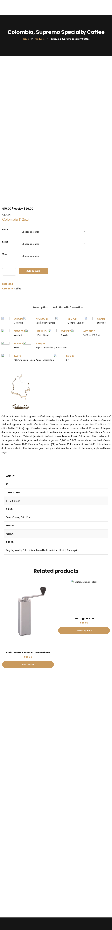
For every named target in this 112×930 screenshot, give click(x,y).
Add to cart (33, 271)
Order (5, 253)
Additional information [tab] (68, 307)
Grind (5, 229)
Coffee (17, 288)
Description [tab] (40, 307)
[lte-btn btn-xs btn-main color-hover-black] (28, 618)
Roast (5, 241)
